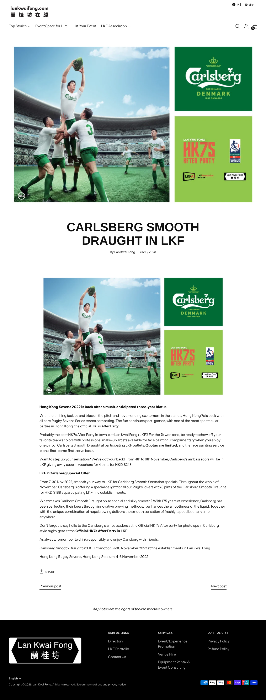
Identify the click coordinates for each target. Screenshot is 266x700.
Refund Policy (218, 649)
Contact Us (117, 657)
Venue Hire (167, 654)
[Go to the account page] (246, 26)
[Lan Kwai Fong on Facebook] (234, 4)
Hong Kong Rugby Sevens (60, 557)
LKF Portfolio (118, 649)
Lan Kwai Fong (42, 684)
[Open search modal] (237, 26)
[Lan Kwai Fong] (29, 11)
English (249, 4)
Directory (115, 641)
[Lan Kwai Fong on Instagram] (239, 4)
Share (50, 571)
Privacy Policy (219, 641)
